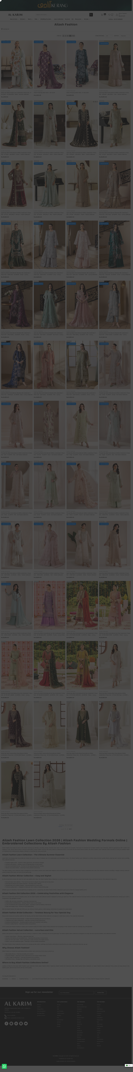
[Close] (103, 518)
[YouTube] (91, 549)
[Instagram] (81, 549)
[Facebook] (78, 549)
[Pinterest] (84, 549)
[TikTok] (87, 549)
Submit (84, 542)
